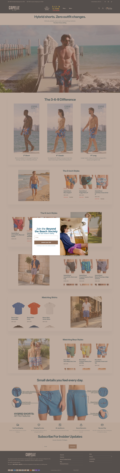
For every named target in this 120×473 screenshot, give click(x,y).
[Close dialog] (86, 219)
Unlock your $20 (46, 242)
